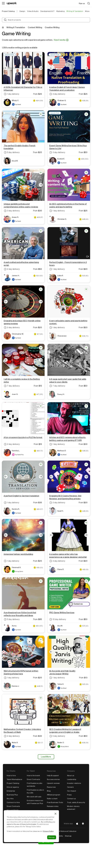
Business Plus (12, 795)
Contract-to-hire (13, 802)
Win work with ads (34, 797)
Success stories (53, 779)
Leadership (71, 779)
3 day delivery (59, 94)
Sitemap (68, 836)
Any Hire (10, 799)
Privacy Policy (48, 831)
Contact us (71, 799)
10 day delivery (59, 619)
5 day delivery (13, 152)
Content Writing (35, 27)
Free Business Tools (55, 802)
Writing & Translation (15, 27)
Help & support (53, 775)
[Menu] (3, 3)
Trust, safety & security (76, 802)
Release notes (52, 806)
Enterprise (11, 791)
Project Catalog (8, 11)
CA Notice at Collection (67, 831)
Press (69, 795)
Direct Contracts (13, 806)
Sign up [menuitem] (82, 3)
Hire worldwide (13, 810)
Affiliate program (53, 795)
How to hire (11, 775)
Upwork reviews (53, 783)
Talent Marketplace (14, 779)
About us (70, 775)
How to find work (33, 775)
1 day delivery (13, 94)
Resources (51, 787)
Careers (70, 787)
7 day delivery (13, 386)
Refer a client (52, 799)
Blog (49, 791)
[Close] (55, 813)
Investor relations (74, 783)
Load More (46, 757)
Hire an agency (13, 787)
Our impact (71, 791)
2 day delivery (13, 269)
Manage (52, 837)
